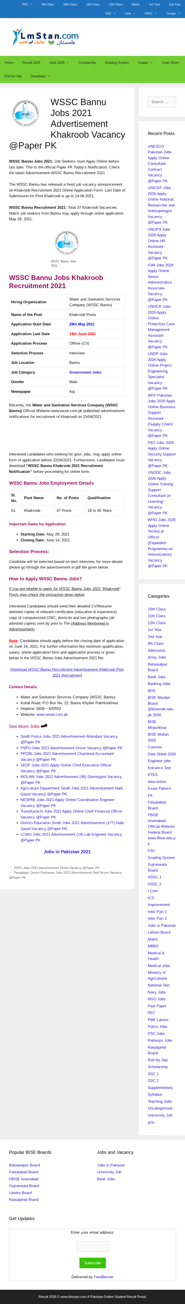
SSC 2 (153, 1081)
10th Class (70, 4)
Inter (128, 13)
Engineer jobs (159, 761)
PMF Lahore (158, 1020)
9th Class (48, 4)
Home (9, 62)
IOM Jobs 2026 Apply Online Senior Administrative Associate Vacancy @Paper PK (160, 282)
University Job (160, 1115)
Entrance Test (159, 768)
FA (150, 795)
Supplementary (160, 1088)
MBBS (153, 946)
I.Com (153, 891)
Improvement (159, 905)
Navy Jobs (157, 992)
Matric (136, 4)
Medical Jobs (159, 966)
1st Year (154, 4)
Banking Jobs (159, 684)
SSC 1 (153, 1074)
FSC (151, 851)
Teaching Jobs (160, 1101)
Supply (143, 62)
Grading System (117, 62)
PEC (25, 4)
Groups (171, 13)
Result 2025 (31, 62)
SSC (108, 13)
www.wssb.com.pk (52, 714)
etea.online (157, 782)
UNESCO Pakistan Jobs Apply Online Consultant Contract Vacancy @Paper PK (160, 163)
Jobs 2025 (57, 62)
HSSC (149, 13)
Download (38, 76)
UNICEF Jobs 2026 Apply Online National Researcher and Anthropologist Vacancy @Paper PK (161, 205)
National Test (159, 985)
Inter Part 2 (157, 918)
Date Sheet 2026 (162, 754)
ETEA (152, 775)
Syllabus (155, 1094)
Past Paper (157, 1006)
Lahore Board (159, 932)
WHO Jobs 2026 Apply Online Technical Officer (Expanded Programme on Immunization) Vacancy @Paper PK (162, 543)
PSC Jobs (156, 1033)
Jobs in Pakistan (162, 925)
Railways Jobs (160, 1040)
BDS (151, 691)
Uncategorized (160, 1108)
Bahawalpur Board (24, 1165)
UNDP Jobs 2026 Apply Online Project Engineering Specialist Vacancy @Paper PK (160, 371)
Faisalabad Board (23, 1172)
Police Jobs (157, 1026)
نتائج (151, 1122)
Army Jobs (157, 657)
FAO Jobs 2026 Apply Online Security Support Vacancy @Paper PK (162, 454)
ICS (151, 898)
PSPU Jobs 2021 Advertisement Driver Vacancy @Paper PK (72, 748)
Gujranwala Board (24, 1186)
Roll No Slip (13, 76)
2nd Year (174, 4)
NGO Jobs (157, 999)
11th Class (93, 4)
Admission (156, 650)
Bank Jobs (157, 677)
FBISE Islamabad (23, 1179)
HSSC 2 (154, 884)
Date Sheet (170, 62)
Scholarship (87, 62)
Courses (155, 747)
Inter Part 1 (157, 912)
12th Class (116, 4)
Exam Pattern (159, 788)
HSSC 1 (154, 877)
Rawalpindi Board (23, 1199)
